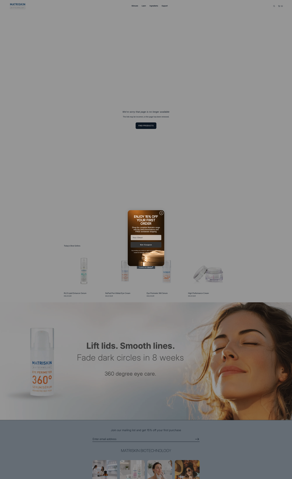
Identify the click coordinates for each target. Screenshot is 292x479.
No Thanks (146, 258)
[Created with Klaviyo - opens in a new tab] (146, 267)
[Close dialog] (161, 213)
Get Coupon (146, 245)
